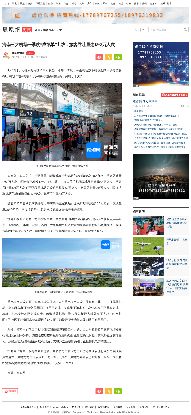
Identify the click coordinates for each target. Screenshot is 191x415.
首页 (6, 3)
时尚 (74, 3)
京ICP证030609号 (161, 407)
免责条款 (117, 407)
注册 (163, 3)
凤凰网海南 (18, 53)
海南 (37, 30)
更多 (152, 3)
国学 (136, 3)
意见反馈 (130, 407)
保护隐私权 (103, 407)
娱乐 (58, 3)
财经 (50, 3)
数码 (144, 3)
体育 (66, 3)
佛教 (128, 3)
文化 (113, 3)
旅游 (121, 3)
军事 (105, 3)
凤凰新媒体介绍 (28, 407)
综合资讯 (48, 30)
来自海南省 (29, 57)
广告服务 (76, 407)
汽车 (81, 3)
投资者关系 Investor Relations (54, 407)
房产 (89, 3)
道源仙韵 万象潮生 (145, 101)
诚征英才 (89, 407)
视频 (22, 3)
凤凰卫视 (40, 3)
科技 (97, 3)
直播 (30, 3)
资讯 (14, 3)
